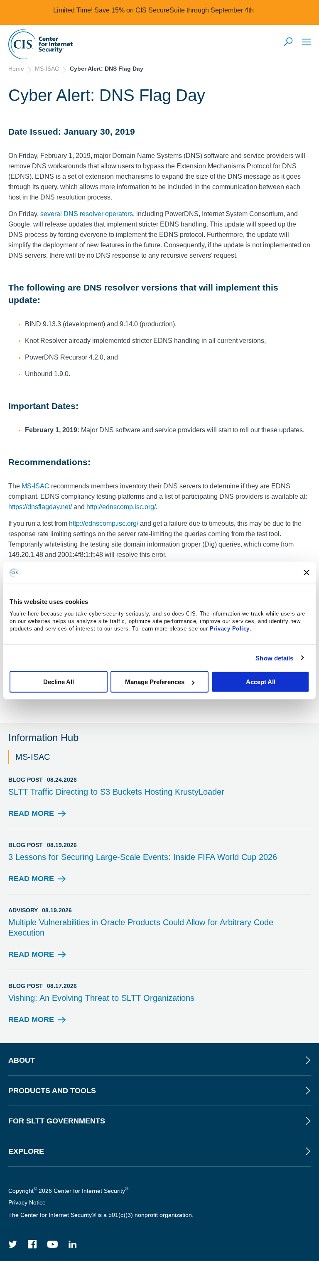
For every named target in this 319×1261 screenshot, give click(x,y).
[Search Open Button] (289, 42)
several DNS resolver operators (86, 213)
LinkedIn (73, 1244)
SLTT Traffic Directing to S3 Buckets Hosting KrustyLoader (116, 791)
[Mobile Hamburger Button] (306, 41)
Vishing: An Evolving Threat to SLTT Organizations (101, 997)
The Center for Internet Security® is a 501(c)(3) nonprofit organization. (101, 1215)
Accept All (260, 681)
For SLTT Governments (56, 1121)
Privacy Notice (27, 1202)
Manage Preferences (154, 681)
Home (16, 68)
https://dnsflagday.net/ (40, 506)
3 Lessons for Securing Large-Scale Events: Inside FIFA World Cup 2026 (142, 857)
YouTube (52, 1244)
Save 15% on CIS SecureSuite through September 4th (174, 10)
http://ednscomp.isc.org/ (121, 506)
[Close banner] (306, 573)
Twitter (12, 1244)
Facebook (32, 1244)
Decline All (58, 681)
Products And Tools (52, 1090)
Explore (26, 1151)
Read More (31, 816)
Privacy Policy (230, 629)
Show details (274, 657)
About (21, 1060)
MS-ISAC (47, 68)
